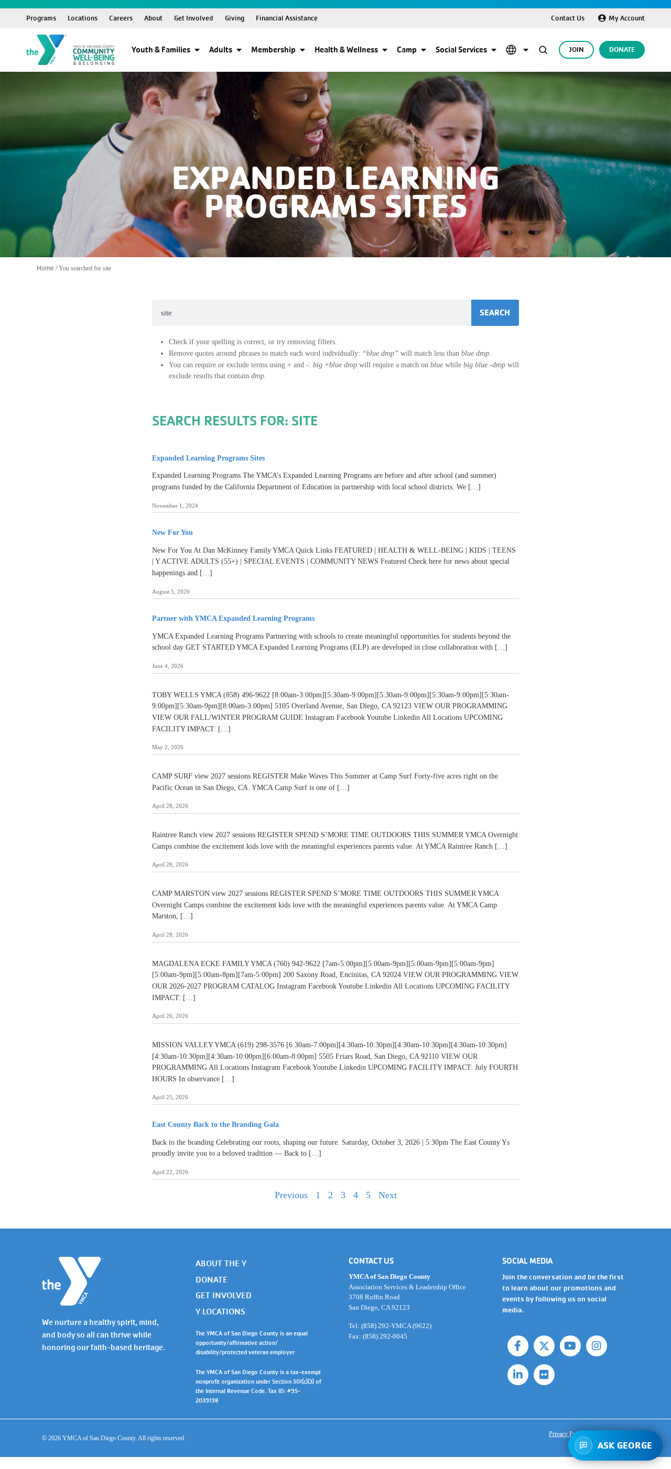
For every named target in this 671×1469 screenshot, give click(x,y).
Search (495, 312)
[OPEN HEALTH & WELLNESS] (385, 49)
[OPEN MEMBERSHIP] (302, 49)
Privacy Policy (567, 1434)
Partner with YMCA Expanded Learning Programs (233, 618)
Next (387, 1195)
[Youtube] (570, 1345)
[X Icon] (544, 1345)
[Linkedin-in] (517, 1374)
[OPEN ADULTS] (239, 49)
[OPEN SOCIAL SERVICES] (494, 49)
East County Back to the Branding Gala (215, 1124)
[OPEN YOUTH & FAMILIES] (197, 49)
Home (45, 268)
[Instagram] (596, 1345)
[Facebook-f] (517, 1345)
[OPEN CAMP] (423, 49)
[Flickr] (544, 1374)
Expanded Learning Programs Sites (208, 458)
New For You (172, 532)
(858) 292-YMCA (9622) (396, 1326)
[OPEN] (526, 49)
